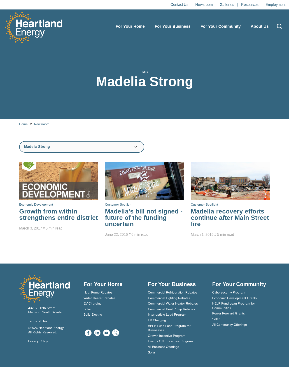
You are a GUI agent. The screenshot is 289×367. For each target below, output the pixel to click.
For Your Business (173, 26)
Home (23, 124)
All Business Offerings (163, 347)
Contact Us (179, 5)
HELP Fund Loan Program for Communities (233, 306)
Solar (87, 309)
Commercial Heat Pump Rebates (171, 309)
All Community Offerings (229, 324)
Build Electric (93, 314)
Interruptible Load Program (167, 314)
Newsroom (204, 5)
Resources (250, 5)
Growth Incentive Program (166, 335)
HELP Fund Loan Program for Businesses (169, 328)
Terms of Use (37, 321)
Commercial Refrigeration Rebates (172, 292)
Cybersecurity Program (228, 292)
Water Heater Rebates (99, 298)
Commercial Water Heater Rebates (173, 303)
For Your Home (130, 26)
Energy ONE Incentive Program (170, 341)
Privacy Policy (38, 341)
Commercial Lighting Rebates (169, 298)
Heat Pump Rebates (98, 292)
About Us (260, 26)
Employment (276, 5)
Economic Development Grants (234, 298)
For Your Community (220, 26)
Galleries (227, 5)
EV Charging (93, 303)
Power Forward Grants (228, 313)
